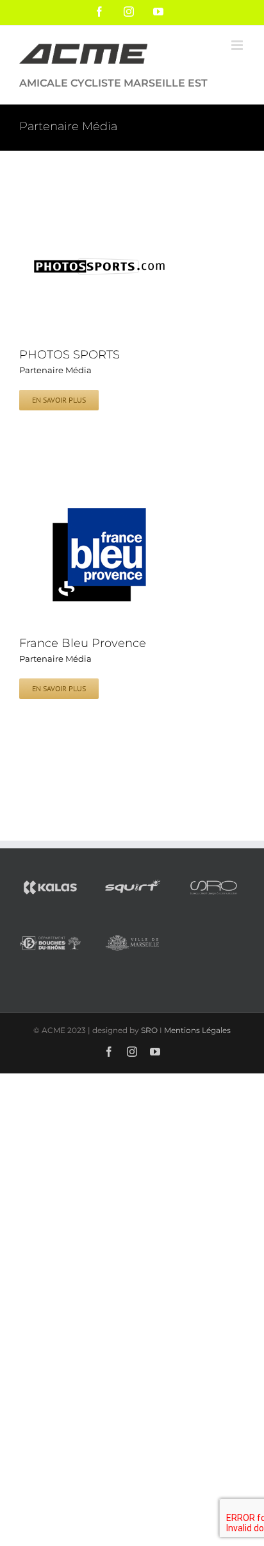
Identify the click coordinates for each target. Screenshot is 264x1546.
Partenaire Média (55, 370)
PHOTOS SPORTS (69, 355)
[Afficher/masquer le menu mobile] (238, 45)
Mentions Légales (197, 1030)
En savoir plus (59, 400)
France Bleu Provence (82, 643)
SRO (149, 1030)
